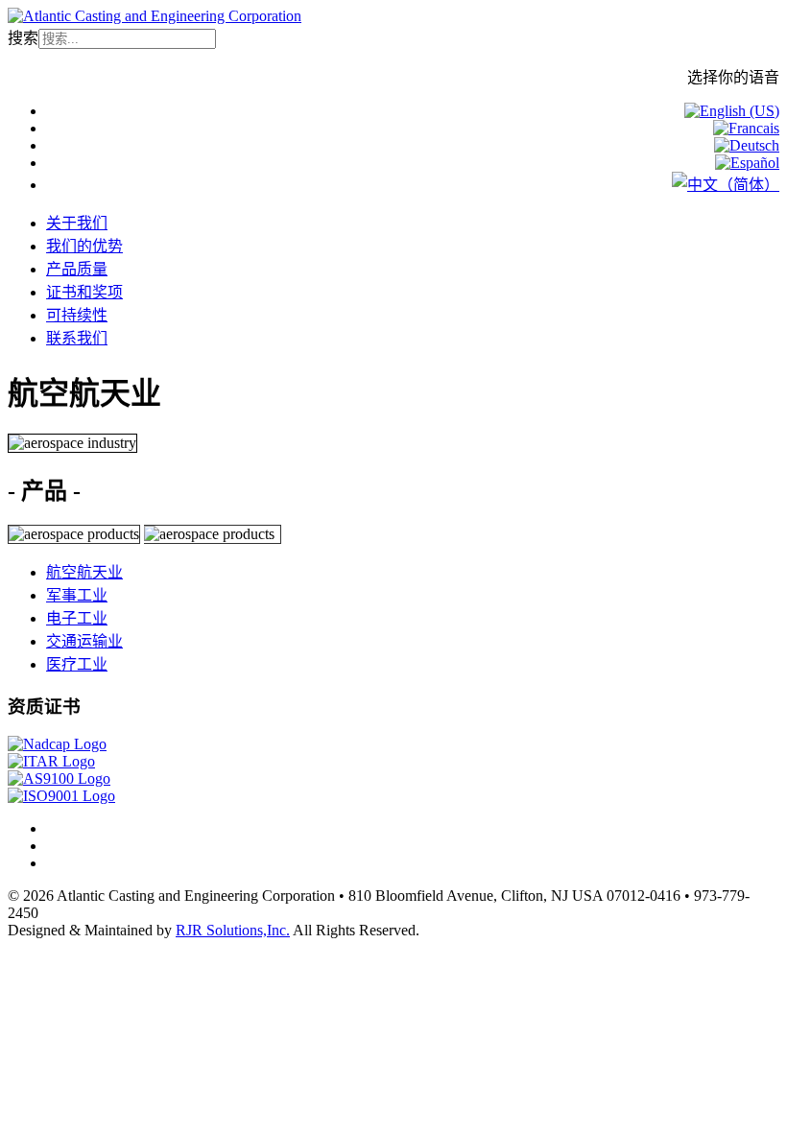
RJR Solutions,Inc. (233, 930)
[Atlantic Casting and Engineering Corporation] (154, 16)
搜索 (23, 38)
